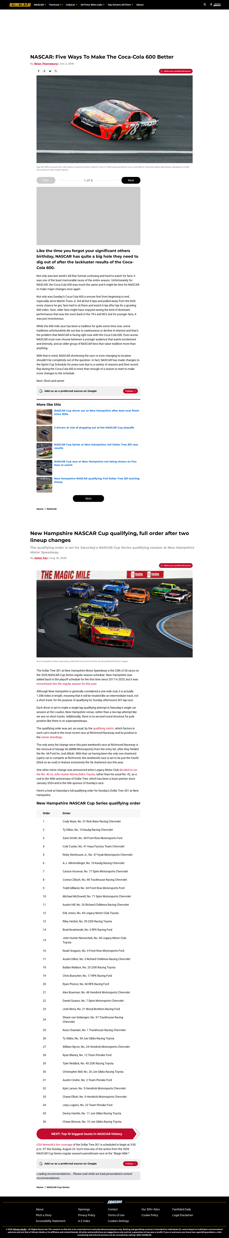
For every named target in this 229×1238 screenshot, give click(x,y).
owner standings (51, 737)
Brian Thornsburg (46, 63)
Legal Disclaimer (182, 1215)
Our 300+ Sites (150, 1209)
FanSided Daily (181, 1209)
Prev (46, 180)
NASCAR (52, 509)
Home (40, 509)
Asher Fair (41, 558)
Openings (84, 1209)
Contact (113, 1209)
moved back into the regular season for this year (66, 683)
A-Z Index (84, 1221)
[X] (205, 4)
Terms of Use (116, 1215)
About (140, 4)
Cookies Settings (118, 1221)
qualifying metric (103, 728)
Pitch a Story (44, 1215)
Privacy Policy (86, 1215)
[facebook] (211, 4)
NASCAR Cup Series (58, 1187)
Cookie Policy (149, 1215)
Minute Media (19, 1229)
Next (131, 180)
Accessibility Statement (50, 1221)
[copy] (56, 71)
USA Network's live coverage (54, 1144)
